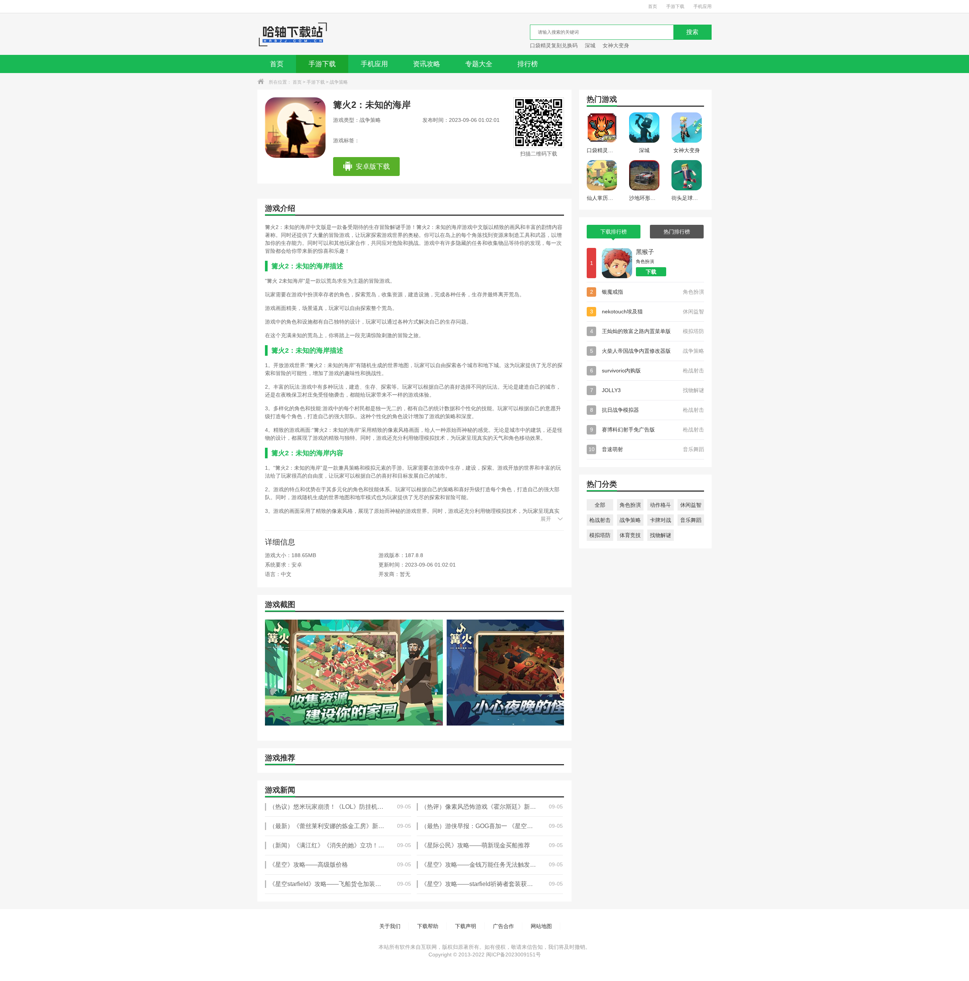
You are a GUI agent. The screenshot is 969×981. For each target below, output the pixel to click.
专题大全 (478, 64)
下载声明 (465, 926)
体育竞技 (630, 535)
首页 (652, 6)
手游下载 (675, 6)
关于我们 (389, 926)
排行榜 (527, 64)
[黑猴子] (617, 263)
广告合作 (503, 926)
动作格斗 (660, 505)
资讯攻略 (426, 64)
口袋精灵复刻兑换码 (554, 45)
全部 (600, 505)
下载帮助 (427, 926)
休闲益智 (690, 505)
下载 (651, 272)
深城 (590, 45)
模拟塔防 (600, 535)
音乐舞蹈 (690, 520)
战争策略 (339, 82)
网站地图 (541, 926)
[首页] (292, 34)
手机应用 (702, 6)
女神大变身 (616, 45)
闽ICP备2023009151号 (513, 954)
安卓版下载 (373, 166)
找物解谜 (660, 535)
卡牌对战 (660, 520)
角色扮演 (630, 505)
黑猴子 (645, 252)
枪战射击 (600, 520)
